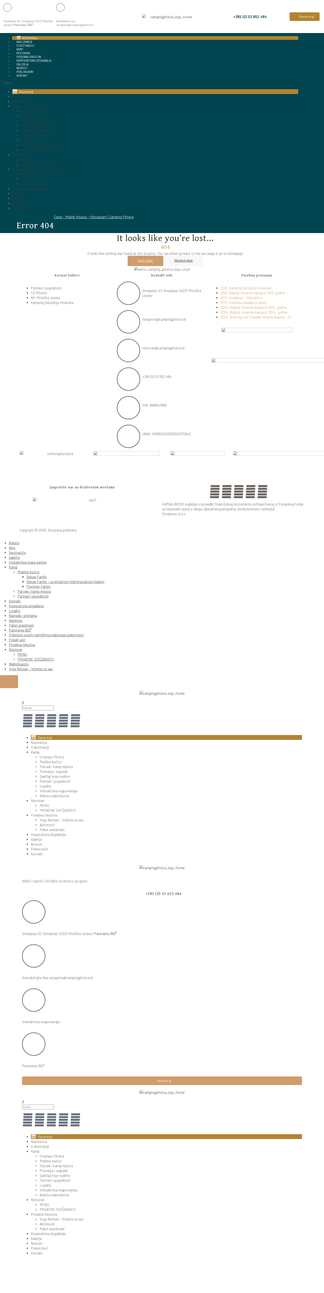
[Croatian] (300, 123)
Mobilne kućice (32, 115)
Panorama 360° (23, 25)
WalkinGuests (19, 663)
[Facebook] (214, 491)
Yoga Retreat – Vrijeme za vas (43, 174)
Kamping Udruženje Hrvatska (52, 302)
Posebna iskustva (25, 169)
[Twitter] (250, 491)
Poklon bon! (20, 203)
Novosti (18, 198)
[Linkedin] (238, 491)
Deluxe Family (36, 576)
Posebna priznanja (256, 275)
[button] (305, 16)
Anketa (14, 542)
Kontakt (22, 75)
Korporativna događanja (34, 60)
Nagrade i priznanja (23, 615)
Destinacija (17, 552)
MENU (25, 159)
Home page (145, 261)
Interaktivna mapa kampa (40, 145)
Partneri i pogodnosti (36, 135)
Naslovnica (20, 96)
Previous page (183, 261)
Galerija (17, 193)
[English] (306, 123)
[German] (311, 123)
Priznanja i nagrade (35, 125)
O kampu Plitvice (33, 111)
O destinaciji (21, 101)
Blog (12, 547)
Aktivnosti (28, 178)
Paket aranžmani (33, 183)
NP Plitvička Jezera (45, 297)
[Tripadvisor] (262, 491)
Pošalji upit (17, 639)
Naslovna (15, 620)
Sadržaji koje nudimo (36, 130)
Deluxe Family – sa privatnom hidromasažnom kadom (65, 581)
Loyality (26, 140)
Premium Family (38, 586)
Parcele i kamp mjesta (37, 120)
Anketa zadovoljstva (35, 149)
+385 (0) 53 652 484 (250, 16)
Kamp (16, 106)
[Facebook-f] (27, 720)
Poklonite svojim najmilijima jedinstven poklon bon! (46, 634)
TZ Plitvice (39, 292)
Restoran (19, 154)
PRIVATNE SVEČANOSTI (39, 164)
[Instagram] (226, 491)
